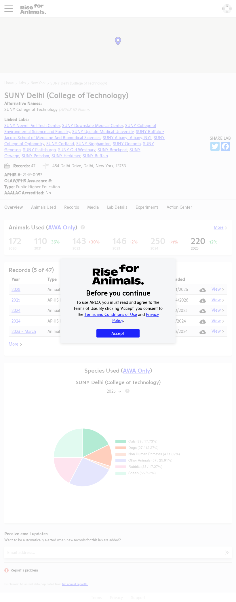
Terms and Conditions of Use (111, 314)
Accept (117, 333)
